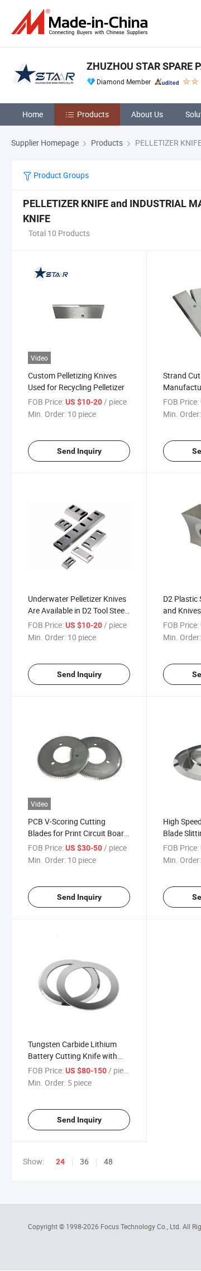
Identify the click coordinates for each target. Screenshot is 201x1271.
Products (93, 114)
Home (32, 114)
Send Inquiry (79, 451)
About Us (147, 114)
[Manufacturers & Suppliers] (81, 22)
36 (84, 1161)
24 (60, 1161)
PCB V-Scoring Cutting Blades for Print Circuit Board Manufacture (78, 833)
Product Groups (60, 175)
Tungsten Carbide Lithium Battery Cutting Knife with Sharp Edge (72, 1056)
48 (108, 1161)
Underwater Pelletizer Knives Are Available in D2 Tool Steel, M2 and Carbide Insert (78, 610)
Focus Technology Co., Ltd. (141, 1226)
